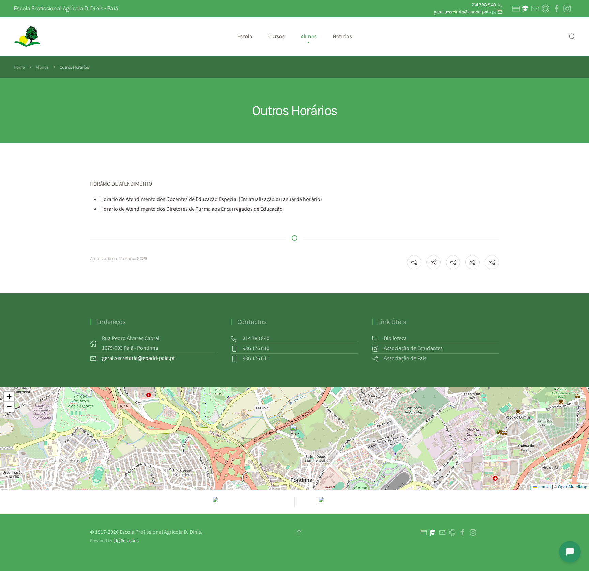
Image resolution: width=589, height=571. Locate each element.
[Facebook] (556, 8)
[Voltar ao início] (28, 36)
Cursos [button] (276, 36)
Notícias (342, 36)
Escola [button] (244, 36)
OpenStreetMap (572, 486)
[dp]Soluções (125, 540)
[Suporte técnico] (545, 8)
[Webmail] (534, 8)
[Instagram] (566, 8)
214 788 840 (484, 5)
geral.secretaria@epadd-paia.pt (465, 12)
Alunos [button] (308, 36)
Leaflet (544, 486)
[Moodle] (525, 8)
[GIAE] (515, 8)
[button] (572, 36)
